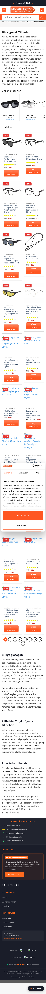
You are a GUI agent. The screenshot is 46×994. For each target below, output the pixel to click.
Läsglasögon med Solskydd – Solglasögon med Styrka (11, 363)
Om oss (5, 897)
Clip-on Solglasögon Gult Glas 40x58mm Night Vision (33, 613)
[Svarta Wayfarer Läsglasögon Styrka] (34, 143)
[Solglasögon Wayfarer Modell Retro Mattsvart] (12, 143)
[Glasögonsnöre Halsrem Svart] (34, 242)
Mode (23, 22)
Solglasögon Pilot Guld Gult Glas (33, 562)
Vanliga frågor (8, 922)
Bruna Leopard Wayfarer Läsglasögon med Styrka (33, 414)
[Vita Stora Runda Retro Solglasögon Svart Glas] (12, 397)
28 (35, 639)
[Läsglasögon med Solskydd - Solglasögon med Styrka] (12, 346)
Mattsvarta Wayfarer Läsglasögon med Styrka (33, 208)
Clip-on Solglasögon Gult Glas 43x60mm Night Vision (11, 461)
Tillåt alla (23, 516)
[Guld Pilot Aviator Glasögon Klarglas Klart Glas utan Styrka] (12, 596)
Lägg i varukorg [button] (11, 173)
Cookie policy (15, 977)
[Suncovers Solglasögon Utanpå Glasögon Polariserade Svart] (12, 242)
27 (29, 639)
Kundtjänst (7, 927)
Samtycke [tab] (8, 473)
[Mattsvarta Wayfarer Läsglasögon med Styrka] (34, 191)
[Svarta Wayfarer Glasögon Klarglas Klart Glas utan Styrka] (12, 191)
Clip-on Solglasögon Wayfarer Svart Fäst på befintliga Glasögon (34, 462)
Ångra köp (6, 918)
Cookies (5, 906)
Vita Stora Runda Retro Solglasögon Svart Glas (11, 413)
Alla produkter (13, 22)
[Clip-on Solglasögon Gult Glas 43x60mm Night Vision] (12, 443)
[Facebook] (4, 885)
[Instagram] (10, 885)
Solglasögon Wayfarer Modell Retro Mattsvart (10, 159)
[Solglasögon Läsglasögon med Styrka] (12, 547)
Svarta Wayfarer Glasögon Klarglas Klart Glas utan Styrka (11, 208)
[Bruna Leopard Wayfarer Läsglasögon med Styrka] (34, 397)
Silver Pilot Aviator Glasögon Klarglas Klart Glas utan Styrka (33, 310)
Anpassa (21, 525)
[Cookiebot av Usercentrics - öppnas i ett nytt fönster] (32, 466)
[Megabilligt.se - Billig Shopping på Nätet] (23, 10)
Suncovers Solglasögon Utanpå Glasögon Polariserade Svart (11, 259)
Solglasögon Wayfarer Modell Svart (33, 362)
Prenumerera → (14, 875)
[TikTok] (16, 885)
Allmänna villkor (9, 902)
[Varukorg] (42, 10)
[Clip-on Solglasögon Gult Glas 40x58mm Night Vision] (34, 596)
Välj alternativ (33, 170)
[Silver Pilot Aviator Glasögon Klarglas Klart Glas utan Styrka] (34, 293)
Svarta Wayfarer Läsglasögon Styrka (34, 158)
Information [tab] (23, 473)
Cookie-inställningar (28, 977)
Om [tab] (37, 473)
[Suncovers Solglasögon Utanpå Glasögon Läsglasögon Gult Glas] (12, 293)
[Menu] (4, 10)
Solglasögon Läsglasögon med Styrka (11, 563)
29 (40, 639)
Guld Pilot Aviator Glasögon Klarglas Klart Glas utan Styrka (11, 613)
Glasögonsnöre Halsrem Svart (32, 257)
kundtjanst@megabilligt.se (13, 939)
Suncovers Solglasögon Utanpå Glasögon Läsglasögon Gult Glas (11, 311)
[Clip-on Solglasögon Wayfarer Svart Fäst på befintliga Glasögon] (34, 443)
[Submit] (41, 17)
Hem (3, 22)
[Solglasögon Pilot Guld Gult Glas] (34, 547)
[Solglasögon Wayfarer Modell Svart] (34, 346)
